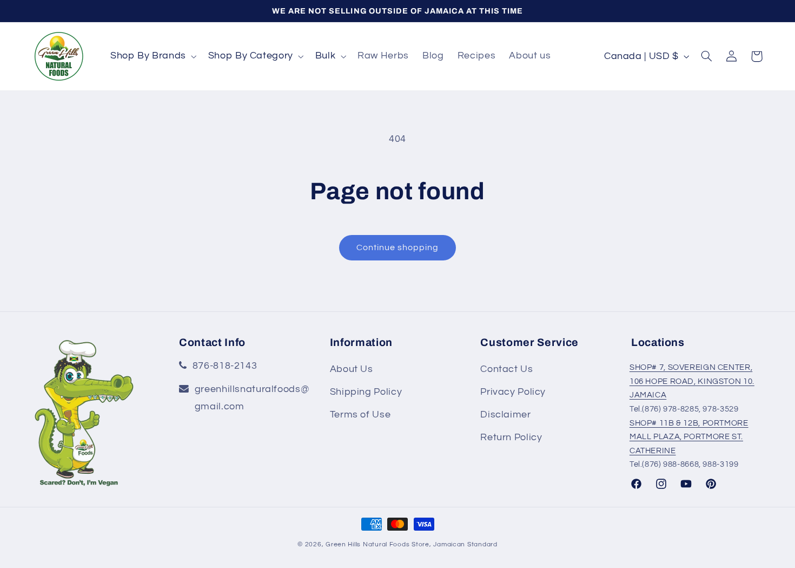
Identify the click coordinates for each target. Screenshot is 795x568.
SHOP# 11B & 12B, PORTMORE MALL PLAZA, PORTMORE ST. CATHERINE (689, 437)
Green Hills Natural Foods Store (377, 544)
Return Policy (511, 437)
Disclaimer (505, 414)
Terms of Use (360, 414)
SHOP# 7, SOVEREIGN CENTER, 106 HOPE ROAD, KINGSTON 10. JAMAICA (692, 381)
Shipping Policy (366, 392)
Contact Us (506, 369)
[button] (152, 56)
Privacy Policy (513, 392)
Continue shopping (397, 247)
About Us (351, 369)
